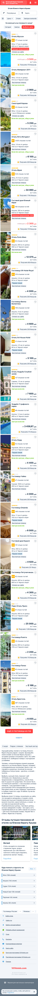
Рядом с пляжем (16, 746)
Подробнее (7, 858)
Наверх (19, 738)
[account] (30, 2)
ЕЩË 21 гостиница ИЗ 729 (19, 731)
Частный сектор (31, 746)
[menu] (35, 2)
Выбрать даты (28, 27)
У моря (5, 746)
